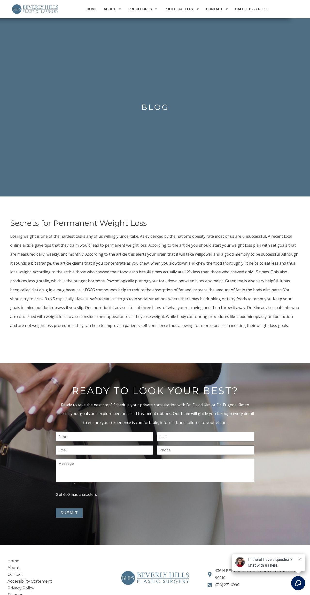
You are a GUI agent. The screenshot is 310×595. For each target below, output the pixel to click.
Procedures (140, 9)
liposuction (282, 316)
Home (92, 9)
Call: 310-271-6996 (251, 9)
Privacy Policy (21, 588)
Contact (214, 9)
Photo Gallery (179, 9)
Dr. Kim (253, 307)
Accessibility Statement (30, 581)
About (110, 9)
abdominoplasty (251, 316)
